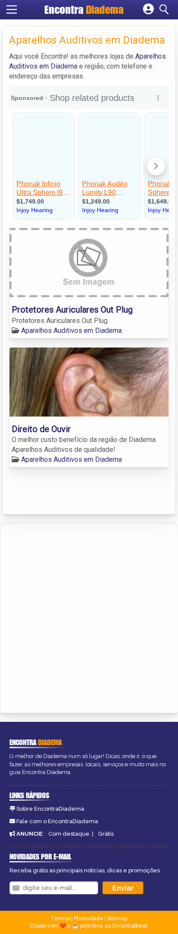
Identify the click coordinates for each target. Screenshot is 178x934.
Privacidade (88, 918)
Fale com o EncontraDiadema (57, 821)
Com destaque (68, 834)
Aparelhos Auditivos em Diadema (71, 330)
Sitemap (117, 918)
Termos (60, 918)
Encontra (84, 9)
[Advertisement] (89, 616)
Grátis (106, 834)
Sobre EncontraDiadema (50, 808)
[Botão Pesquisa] (165, 9)
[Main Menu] (11, 9)
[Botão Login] (148, 9)
